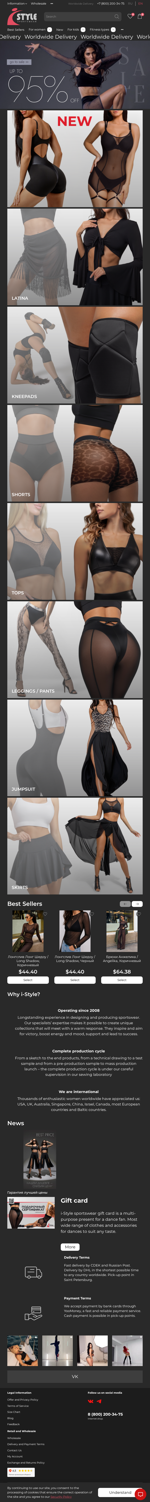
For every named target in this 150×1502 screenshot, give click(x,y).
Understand (120, 1492)
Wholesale (38, 3)
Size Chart (13, 1412)
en (140, 3)
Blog (10, 1418)
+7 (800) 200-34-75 (110, 3)
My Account (15, 1456)
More (70, 1247)
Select (28, 980)
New (59, 29)
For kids (73, 29)
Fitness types (99, 29)
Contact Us (14, 1450)
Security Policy (61, 1497)
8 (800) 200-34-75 (105, 1414)
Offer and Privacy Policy (22, 1399)
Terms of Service (18, 1406)
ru (130, 3)
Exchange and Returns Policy (26, 1462)
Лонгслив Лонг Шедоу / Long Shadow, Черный (75, 959)
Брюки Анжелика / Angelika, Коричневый (122, 959)
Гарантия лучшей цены (27, 1192)
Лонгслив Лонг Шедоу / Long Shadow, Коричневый (28, 961)
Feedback (13, 1424)
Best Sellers (15, 29)
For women (37, 29)
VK (75, 1376)
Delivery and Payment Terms (25, 1444)
